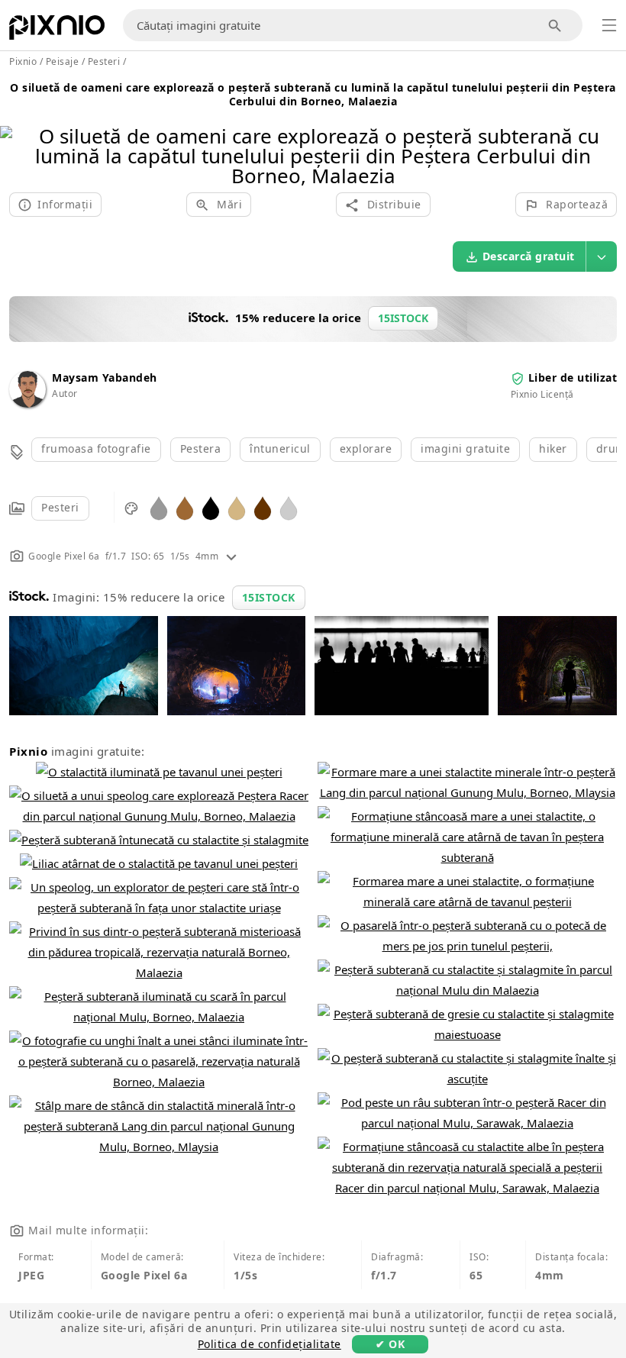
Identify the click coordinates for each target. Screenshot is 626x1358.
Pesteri (60, 507)
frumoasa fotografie (96, 448)
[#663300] (263, 507)
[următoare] (609, 136)
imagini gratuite (465, 448)
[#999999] (159, 507)
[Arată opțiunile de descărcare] (601, 256)
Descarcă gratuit (528, 256)
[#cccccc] (288, 507)
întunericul (280, 448)
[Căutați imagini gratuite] (555, 25)
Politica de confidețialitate (269, 1344)
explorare (366, 448)
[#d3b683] (237, 507)
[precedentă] (17, 136)
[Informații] (231, 556)
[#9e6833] (185, 507)
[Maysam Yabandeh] (27, 403)
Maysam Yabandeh (104, 377)
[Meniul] (609, 25)
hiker (553, 448)
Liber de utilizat (573, 377)
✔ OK (390, 1344)
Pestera (200, 448)
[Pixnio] (57, 30)
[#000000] (211, 507)
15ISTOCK (268, 597)
